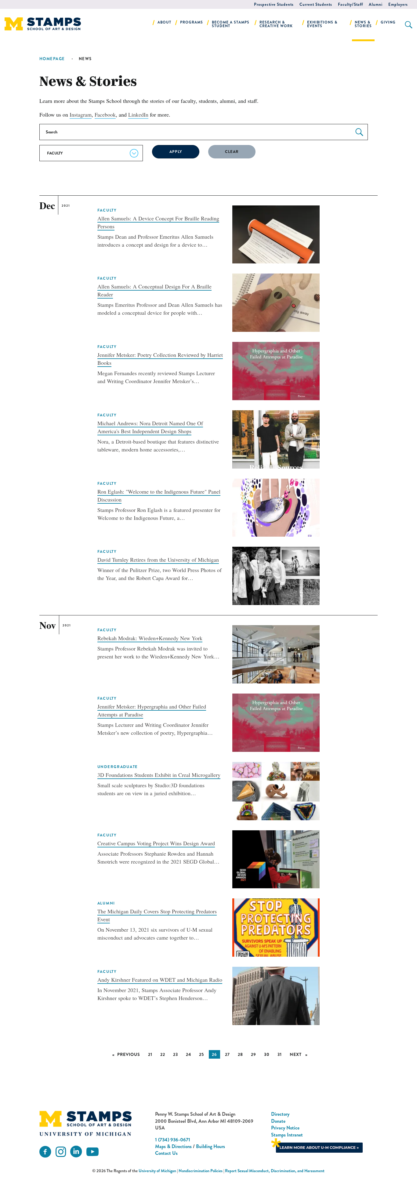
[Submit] (359, 132)
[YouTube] (92, 1152)
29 (253, 1054)
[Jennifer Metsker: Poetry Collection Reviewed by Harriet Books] (276, 370)
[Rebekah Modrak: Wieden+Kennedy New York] (276, 653)
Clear (232, 151)
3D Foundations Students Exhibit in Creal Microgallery (158, 774)
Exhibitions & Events (322, 24)
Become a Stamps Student (230, 24)
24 (188, 1054)
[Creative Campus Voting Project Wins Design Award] (276, 858)
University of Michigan (157, 1171)
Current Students (315, 4)
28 (240, 1054)
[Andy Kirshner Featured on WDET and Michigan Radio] (276, 995)
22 (162, 1054)
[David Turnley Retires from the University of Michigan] (276, 575)
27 (227, 1054)
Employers (398, 4)
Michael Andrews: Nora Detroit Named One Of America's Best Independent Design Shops (150, 427)
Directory (280, 1114)
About (164, 22)
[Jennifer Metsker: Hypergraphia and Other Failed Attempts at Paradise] (276, 721)
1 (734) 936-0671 (172, 1139)
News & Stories (363, 24)
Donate (278, 1121)
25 (201, 1054)
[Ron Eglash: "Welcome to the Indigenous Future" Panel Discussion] (276, 506)
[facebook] (45, 1152)
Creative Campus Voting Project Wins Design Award (156, 843)
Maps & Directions (173, 1146)
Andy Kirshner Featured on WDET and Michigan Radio (159, 979)
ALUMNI (106, 903)
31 (279, 1054)
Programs (191, 22)
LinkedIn (138, 114)
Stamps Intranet (287, 1134)
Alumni (376, 4)
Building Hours (210, 1146)
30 (267, 1054)
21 (150, 1054)
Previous (130, 1054)
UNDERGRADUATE (117, 766)
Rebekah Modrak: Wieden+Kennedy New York (149, 638)
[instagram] (61, 1152)
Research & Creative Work (276, 24)
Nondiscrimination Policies (201, 1171)
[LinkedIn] (76, 1152)
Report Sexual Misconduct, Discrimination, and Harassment (275, 1171)
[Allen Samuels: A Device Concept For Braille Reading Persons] (276, 233)
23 (175, 1054)
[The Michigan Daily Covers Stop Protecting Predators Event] (276, 926)
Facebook (105, 114)
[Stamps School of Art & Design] (85, 1123)
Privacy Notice (285, 1127)
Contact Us (166, 1153)
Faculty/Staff (350, 4)
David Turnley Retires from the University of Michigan (158, 559)
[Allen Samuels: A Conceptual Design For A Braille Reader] (276, 302)
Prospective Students (274, 4)
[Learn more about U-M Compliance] (317, 1144)
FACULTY (107, 210)
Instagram (81, 114)
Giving (388, 22)
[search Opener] (408, 25)
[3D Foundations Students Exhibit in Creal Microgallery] (276, 790)
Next (300, 1054)
